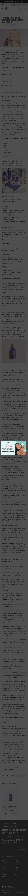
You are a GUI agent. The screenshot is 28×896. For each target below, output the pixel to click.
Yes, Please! (8, 451)
